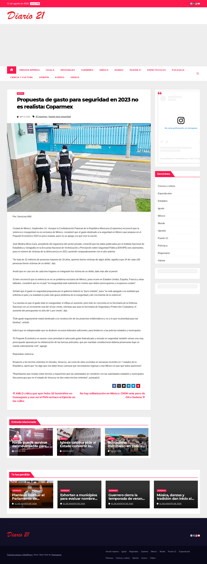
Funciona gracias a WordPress (20, 555)
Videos (75, 77)
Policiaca (178, 70)
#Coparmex (41, 116)
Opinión (44, 77)
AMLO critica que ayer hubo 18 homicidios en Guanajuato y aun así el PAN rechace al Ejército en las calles (44, 397)
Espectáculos (156, 70)
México (104, 70)
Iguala (50, 70)
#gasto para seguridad (59, 116)
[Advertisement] (103, 45)
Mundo (119, 70)
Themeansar (56, 555)
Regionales (68, 70)
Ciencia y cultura (21, 77)
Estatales (162, 201)
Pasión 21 (135, 70)
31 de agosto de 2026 (26, 504)
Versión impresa (29, 70)
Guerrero (87, 70)
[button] (198, 73)
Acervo (59, 77)
